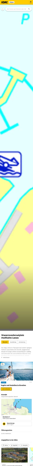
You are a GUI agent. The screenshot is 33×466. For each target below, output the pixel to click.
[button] (29, 9)
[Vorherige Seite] (2, 9)
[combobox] (18, 9)
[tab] (5, 342)
